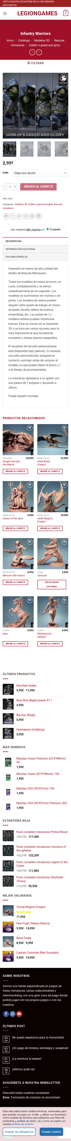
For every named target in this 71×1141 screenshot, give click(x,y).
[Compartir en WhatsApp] (6, 216)
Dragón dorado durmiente (11, 463)
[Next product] (32, 52)
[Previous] (8, 105)
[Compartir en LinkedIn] (39, 216)
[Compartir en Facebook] (13, 216)
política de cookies (22, 1124)
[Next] (62, 105)
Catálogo (24, 40)
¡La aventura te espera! (26, 1058)
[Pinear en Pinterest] (32, 216)
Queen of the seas (13, 518)
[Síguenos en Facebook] (6, 1014)
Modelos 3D (42, 40)
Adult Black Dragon (43, 463)
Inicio (10, 40)
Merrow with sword (14, 575)
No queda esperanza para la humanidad (38, 1037)
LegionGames (35, 13)
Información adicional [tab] (21, 249)
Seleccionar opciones (52, 584)
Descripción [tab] (13, 241)
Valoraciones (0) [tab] (17, 256)
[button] (5, 13)
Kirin (5, 633)
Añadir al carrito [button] (15, 471)
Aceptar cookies (51, 1131)
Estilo (5, 172)
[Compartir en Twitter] (19, 216)
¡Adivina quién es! (23, 1069)
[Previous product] (39, 52)
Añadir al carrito (38, 186)
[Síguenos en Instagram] (13, 1014)
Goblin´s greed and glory (44, 45)
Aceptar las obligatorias (19, 1131)
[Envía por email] (26, 216)
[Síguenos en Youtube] (19, 1014)
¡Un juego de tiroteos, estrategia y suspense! (40, 1048)
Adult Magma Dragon (45, 520)
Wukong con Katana (44, 635)
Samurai (42, 575)
